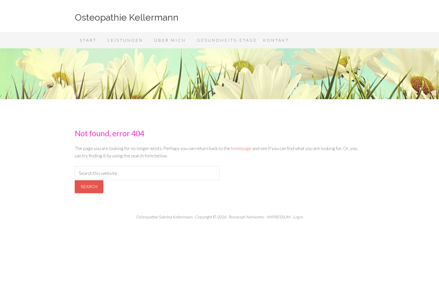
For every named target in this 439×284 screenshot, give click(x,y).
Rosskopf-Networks (246, 216)
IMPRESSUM (279, 216)
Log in (298, 216)
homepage (241, 148)
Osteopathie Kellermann (127, 17)
